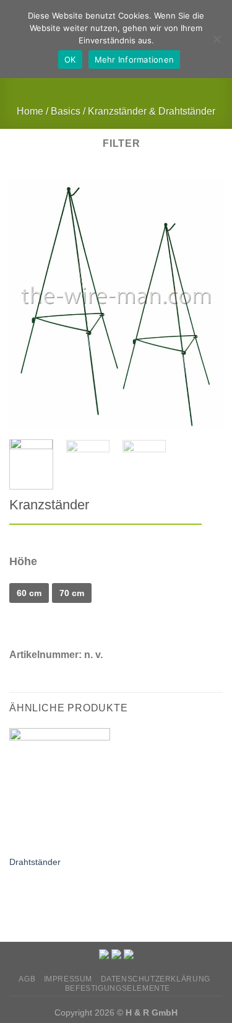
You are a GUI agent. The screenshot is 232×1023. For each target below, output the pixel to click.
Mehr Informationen (134, 59)
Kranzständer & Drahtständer (151, 111)
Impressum (68, 979)
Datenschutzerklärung (155, 979)
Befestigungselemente (117, 988)
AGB (27, 979)
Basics (65, 111)
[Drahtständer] (59, 788)
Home (30, 111)
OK (70, 59)
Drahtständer (35, 862)
